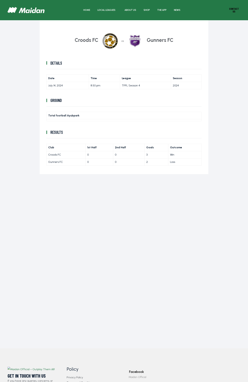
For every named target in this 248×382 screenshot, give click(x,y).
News (177, 10)
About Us (130, 10)
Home (86, 10)
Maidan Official (137, 377)
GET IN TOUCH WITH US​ (27, 376)
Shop (147, 10)
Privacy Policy (75, 377)
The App (162, 10)
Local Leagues (106, 10)
